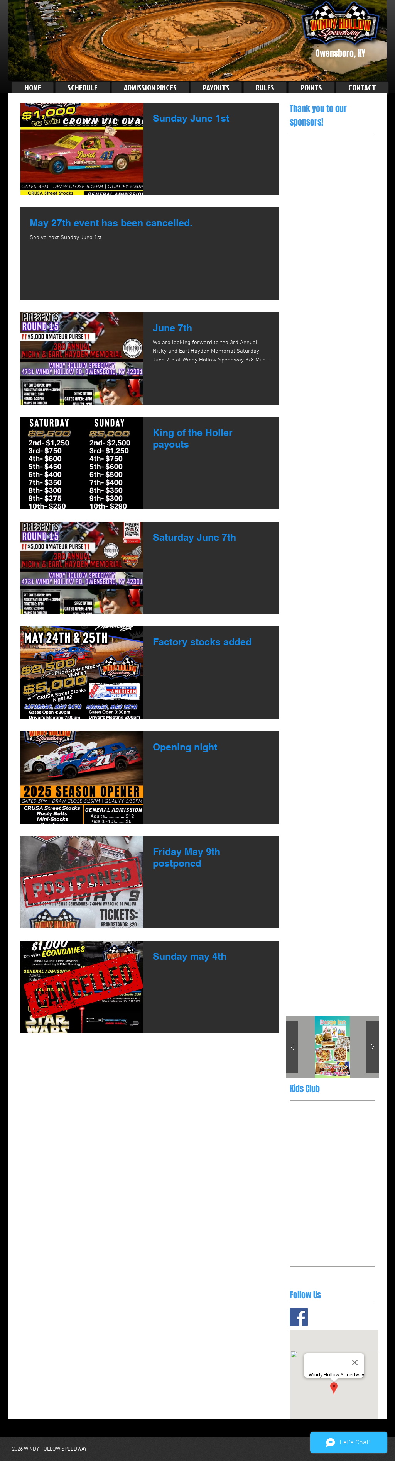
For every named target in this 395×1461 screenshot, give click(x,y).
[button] (332, 1047)
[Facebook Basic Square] (299, 1317)
